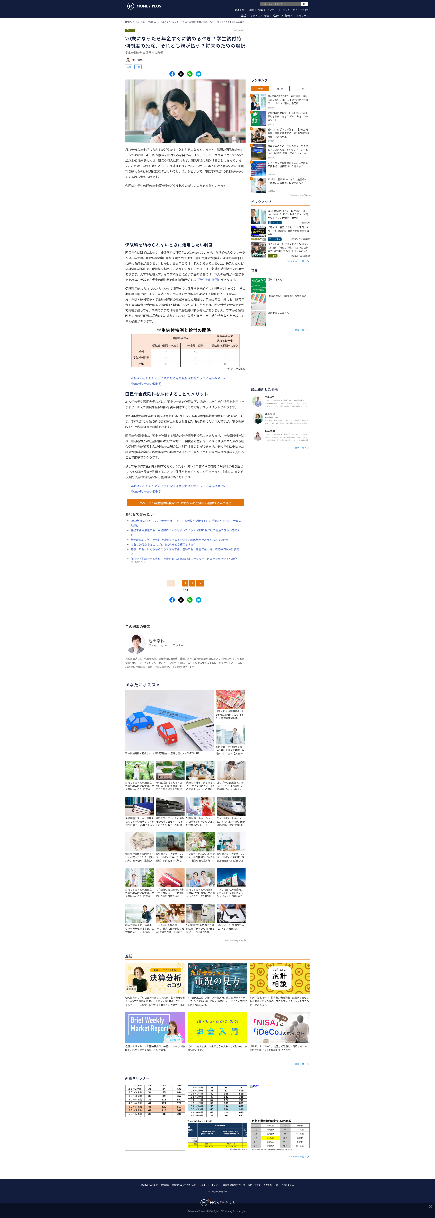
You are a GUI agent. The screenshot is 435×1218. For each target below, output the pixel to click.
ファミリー (300, 15)
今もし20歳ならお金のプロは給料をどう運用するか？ (163, 544)
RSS (277, 1184)
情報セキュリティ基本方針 (184, 1184)
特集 (260, 10)
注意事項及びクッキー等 (234, 1184)
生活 (243, 15)
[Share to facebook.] (172, 74)
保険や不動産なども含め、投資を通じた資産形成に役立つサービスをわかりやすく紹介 (184, 559)
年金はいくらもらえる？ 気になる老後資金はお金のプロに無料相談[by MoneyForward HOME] (178, 381)
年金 (138, 66)
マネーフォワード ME (217, 1191)
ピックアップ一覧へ (296, 261)
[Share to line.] (190, 74)
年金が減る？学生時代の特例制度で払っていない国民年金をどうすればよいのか (179, 540)
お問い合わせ (254, 1184)
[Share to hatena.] (198, 74)
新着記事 (240, 10)
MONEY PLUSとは (149, 1184)
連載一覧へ (301, 1064)
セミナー (273, 10)
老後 (266, 15)
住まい (277, 15)
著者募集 (268, 1184)
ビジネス (255, 15)
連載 (251, 10)
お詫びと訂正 (288, 1184)
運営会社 (165, 1184)
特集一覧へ (301, 329)
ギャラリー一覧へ (297, 1156)
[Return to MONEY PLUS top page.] (144, 6)
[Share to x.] (181, 74)
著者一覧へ (301, 447)
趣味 (287, 15)
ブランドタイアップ (295, 10)
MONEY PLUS (131, 22)
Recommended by (231, 940)
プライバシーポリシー (209, 1184)
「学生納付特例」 (208, 279)
